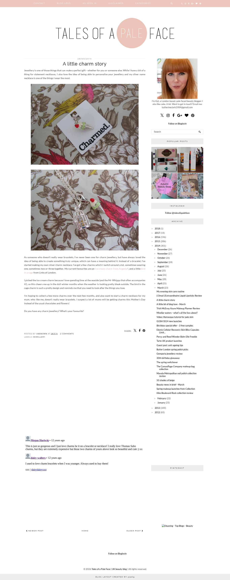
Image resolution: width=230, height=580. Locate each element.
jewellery (39, 337)
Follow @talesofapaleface (177, 213)
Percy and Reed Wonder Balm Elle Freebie (177, 336)
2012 (157, 412)
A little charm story (166, 300)
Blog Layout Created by (115, 577)
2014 (157, 245)
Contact (39, 3)
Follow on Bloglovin (177, 123)
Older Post (134, 531)
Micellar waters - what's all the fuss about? (177, 312)
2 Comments (67, 334)
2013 (157, 408)
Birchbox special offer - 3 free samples (175, 325)
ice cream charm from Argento (111, 268)
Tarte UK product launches (169, 341)
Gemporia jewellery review (170, 353)
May (159, 279)
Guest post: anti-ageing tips (170, 345)
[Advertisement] (177, 439)
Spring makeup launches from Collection (176, 388)
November (162, 253)
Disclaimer (116, 3)
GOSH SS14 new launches (169, 321)
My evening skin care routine (170, 291)
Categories (143, 3)
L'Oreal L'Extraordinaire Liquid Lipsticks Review (179, 295)
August (160, 266)
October (161, 257)
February (161, 398)
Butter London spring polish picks (172, 349)
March (160, 287)
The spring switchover (167, 362)
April (159, 283)
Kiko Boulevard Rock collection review (175, 393)
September (162, 262)
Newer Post (36, 531)
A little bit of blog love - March (171, 304)
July (159, 270)
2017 (157, 233)
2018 (157, 228)
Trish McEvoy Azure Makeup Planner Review (178, 308)
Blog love (64, 3)
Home (85, 531)
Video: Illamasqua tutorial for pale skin (175, 317)
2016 (157, 237)
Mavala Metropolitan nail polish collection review (176, 374)
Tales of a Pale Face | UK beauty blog (109, 569)
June (159, 275)
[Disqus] (84, 390)
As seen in (90, 3)
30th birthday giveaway (168, 358)
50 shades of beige (166, 380)
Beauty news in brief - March (170, 384)
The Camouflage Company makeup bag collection (176, 367)
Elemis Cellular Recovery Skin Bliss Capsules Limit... (178, 331)
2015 (157, 241)
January (161, 402)
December (162, 249)
